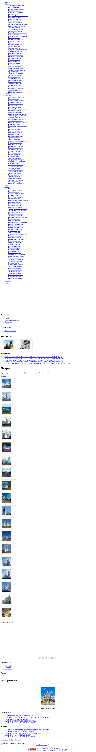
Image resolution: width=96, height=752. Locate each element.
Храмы (17, 740)
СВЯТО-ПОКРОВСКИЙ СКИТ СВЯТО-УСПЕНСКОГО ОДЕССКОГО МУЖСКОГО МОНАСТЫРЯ (37, 363)
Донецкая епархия (14, 27)
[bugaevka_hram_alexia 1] (9, 349)
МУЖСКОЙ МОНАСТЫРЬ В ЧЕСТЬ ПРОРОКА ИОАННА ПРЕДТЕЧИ (28, 360)
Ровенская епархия (14, 63)
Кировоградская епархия (16, 39)
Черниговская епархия (15, 88)
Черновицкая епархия (15, 90)
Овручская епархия (14, 58)
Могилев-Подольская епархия (17, 50)
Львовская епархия (14, 48)
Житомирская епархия (15, 29)
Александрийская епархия (16, 5)
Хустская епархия (14, 85)
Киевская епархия (14, 38)
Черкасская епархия (14, 87)
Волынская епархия (14, 17)
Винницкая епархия (14, 14)
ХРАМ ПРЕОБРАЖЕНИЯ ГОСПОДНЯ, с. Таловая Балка (22, 716)
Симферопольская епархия (16, 70)
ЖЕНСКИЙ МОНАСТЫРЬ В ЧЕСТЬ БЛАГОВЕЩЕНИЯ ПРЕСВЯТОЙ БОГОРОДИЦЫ (33, 357)
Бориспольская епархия (15, 12)
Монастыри (4, 740)
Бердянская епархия (14, 11)
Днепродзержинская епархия (17, 24)
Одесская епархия (14, 60)
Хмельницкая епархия (15, 83)
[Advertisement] (48, 299)
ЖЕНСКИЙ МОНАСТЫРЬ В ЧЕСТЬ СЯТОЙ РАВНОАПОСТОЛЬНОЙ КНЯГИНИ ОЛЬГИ (34, 358)
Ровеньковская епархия (15, 65)
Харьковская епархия (15, 80)
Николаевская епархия (15, 55)
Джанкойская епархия (15, 22)
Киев (10, 127)
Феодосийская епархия (15, 78)
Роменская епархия (14, 251)
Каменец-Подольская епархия (17, 36)
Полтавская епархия (14, 61)
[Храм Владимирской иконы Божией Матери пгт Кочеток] (6, 388)
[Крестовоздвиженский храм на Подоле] (25, 349)
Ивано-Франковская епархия (17, 33)
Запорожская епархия (15, 31)
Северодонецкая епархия (16, 68)
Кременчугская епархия (16, 43)
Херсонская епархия (14, 82)
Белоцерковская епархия (16, 9)
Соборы (11, 740)
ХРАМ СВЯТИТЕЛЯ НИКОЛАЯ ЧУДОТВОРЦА (20, 723)
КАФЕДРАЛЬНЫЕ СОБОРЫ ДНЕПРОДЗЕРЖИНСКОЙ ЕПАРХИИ (26, 717)
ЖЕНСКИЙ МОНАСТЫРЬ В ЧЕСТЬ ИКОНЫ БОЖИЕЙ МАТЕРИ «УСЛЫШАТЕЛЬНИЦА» (34, 362)
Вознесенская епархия (15, 19)
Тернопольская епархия (15, 73)
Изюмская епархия (14, 34)
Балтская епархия (13, 7)
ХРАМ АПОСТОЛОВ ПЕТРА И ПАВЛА (17, 719)
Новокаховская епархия (15, 56)
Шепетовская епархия (15, 92)
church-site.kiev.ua (41, 745)
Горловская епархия (14, 21)
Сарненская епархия (14, 66)
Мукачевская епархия (15, 51)
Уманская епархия (14, 77)
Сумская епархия (13, 72)
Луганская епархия (14, 46)
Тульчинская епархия (15, 75)
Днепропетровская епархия (17, 26)
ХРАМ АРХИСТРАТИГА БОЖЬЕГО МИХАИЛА (20, 721)
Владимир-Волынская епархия (18, 16)
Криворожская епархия (15, 44)
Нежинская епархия (14, 53)
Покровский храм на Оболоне (48, 708)
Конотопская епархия (15, 41)
